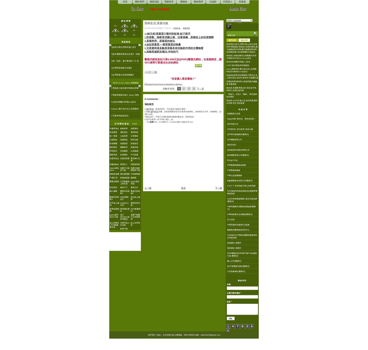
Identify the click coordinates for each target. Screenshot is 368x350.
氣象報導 (124, 128)
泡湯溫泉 (124, 143)
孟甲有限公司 (232, 124)
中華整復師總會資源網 (236, 165)
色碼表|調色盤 (114, 210)
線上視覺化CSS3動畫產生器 (114, 225)
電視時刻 (134, 132)
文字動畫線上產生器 (125, 182)
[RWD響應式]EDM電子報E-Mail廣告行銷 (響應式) (242, 254)
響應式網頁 (114, 181)
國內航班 (113, 147)
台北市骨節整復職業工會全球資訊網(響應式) (242, 200)
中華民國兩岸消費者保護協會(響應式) (241, 207)
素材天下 (124, 187)
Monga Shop (238, 8)
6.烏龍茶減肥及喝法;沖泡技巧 (161, 51)
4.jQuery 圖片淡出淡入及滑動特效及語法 (125, 110)
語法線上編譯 (135, 198)
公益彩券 (124, 136)
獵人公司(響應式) (234, 261)
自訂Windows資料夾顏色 (125, 217)
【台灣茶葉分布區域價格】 (123, 75)
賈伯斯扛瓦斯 (135, 159)
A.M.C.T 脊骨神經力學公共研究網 (241, 186)
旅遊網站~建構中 (234, 243)
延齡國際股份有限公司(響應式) (240, 181)
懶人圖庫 (113, 191)
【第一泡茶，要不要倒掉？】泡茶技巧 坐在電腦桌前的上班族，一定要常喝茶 (125, 62)
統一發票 (113, 136)
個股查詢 (134, 128)
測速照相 (134, 147)
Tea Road (137, 8)
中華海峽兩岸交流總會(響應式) (240, 214)
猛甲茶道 (150, 109)
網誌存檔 (244, 40)
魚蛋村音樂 (125, 158)
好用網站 (124, 155)
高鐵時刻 (124, 140)
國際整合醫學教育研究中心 (238, 230)
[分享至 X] (152, 72)
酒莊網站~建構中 (234, 248)
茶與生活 (177, 28)
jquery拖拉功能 (135, 182)
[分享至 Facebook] (155, 72)
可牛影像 (134, 155)
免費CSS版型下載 (125, 169)
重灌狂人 (124, 164)
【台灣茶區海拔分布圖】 (122, 68)
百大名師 (231, 219)
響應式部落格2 (135, 192)
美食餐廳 (113, 143)
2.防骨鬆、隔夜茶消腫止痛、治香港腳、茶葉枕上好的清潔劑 (179, 37)
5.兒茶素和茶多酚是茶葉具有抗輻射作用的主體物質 (173, 48)
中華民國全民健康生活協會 (238, 225)
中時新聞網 (135, 174)
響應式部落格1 (125, 192)
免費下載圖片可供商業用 (135, 217)
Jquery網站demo (114, 169)
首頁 (183, 188)
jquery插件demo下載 (114, 216)
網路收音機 (114, 174)
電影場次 (124, 132)
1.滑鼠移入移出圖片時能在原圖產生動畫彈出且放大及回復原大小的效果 (125, 89)
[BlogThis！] (149, 72)
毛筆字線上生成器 (125, 224)
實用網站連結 (125, 210)
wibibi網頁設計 (124, 198)
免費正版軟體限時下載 (135, 169)
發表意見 (186, 28)
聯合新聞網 (125, 174)
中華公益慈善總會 (234, 175)
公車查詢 (134, 136)
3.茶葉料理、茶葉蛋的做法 (159, 40)
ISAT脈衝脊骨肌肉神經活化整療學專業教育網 (242, 192)
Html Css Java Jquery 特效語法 (126, 83)
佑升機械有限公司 (234, 139)
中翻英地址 (114, 128)
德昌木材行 (231, 145)
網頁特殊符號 (135, 204)
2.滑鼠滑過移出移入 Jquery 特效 (125, 95)
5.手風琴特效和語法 (120, 116)
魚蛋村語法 (114, 158)
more (134, 124)
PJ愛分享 (114, 178)
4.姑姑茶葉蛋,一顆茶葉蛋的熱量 (162, 44)
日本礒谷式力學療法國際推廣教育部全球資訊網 (242, 236)
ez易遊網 (134, 151)
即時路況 (113, 151)
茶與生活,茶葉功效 (156, 23)
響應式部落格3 (114, 198)
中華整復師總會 (233, 170)
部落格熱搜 (125, 178)
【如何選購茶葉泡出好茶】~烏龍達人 (125, 55)
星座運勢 (113, 132)
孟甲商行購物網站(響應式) (238, 134)
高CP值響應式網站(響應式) (238, 266)
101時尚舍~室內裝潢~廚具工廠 (240, 129)
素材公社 (134, 187)
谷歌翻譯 (124, 151)
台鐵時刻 (113, 140)
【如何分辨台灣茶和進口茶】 (124, 47)
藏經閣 (133, 178)
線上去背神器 (135, 224)
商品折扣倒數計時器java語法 (238, 62)
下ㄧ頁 (200, 88)
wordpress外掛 (124, 204)
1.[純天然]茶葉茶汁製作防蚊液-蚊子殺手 (167, 33)
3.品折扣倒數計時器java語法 (123, 102)
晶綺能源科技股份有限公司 (238, 150)
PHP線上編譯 (114, 204)
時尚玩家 (134, 140)
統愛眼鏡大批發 (233, 114)
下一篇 (218, 188)
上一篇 (147, 188)
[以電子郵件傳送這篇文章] (146, 72)
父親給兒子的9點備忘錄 (159, 9)
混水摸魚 (113, 187)
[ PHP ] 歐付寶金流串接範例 (237, 65)
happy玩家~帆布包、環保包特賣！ (241, 119)
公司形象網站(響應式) (236, 271)
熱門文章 (232, 40)
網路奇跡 (113, 155)
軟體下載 (124, 229)
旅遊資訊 (134, 143)
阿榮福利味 (135, 164)
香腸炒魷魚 (114, 164)
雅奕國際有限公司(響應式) (238, 155)
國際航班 (124, 147)
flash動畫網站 (135, 210)
